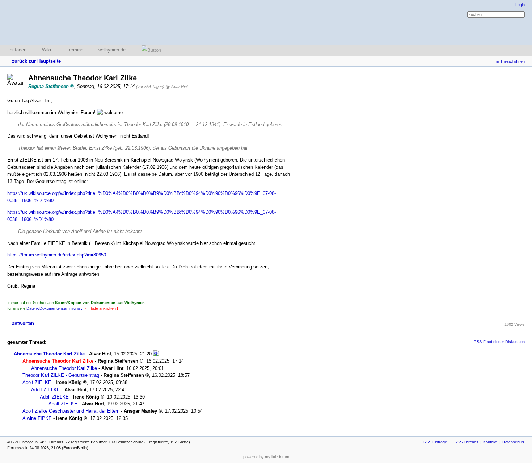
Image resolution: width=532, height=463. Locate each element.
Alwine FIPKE (37, 418)
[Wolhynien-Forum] (45, 22)
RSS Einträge (435, 442)
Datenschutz (513, 442)
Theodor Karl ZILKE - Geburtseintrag (60, 375)
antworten (23, 323)
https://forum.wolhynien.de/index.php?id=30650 (56, 255)
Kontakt (490, 442)
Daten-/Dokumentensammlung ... (55, 308)
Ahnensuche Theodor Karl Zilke (49, 353)
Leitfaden (16, 50)
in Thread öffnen (510, 61)
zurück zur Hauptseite (36, 61)
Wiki (46, 50)
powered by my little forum (266, 457)
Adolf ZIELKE (36, 382)
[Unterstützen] (149, 50)
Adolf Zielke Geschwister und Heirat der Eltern (70, 411)
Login (520, 5)
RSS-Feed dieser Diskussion (499, 341)
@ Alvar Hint (177, 86)
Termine (75, 50)
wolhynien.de (112, 50)
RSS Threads (466, 442)
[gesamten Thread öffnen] (156, 353)
